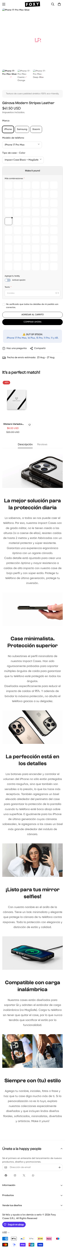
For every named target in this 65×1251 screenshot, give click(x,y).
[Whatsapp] (33, 1175)
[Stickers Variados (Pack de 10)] (16, 400)
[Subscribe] (59, 1167)
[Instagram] (15, 1175)
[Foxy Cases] (32, 4)
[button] (59, 4)
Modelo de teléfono (13, 138)
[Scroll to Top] (60, 1235)
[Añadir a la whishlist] (29, 424)
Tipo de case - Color (13, 153)
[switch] (8, 280)
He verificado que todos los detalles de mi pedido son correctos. (32, 305)
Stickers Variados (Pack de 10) (12, 424)
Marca (5, 121)
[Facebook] (6, 1175)
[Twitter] (24, 1175)
